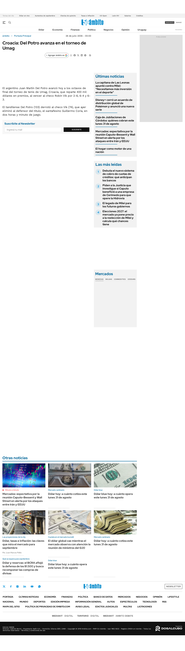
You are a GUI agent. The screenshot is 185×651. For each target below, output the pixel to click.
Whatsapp (39, 586)
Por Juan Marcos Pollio (12, 552)
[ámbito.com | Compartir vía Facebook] (75, 55)
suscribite (170, 22)
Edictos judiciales (106, 606)
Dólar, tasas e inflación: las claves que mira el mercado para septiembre (23, 544)
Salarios (127, 16)
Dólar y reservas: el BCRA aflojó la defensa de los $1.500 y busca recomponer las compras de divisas (23, 568)
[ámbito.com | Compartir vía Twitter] (78, 55)
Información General (88, 601)
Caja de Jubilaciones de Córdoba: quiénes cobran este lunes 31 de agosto (114, 120)
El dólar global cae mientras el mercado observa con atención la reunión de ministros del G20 (69, 544)
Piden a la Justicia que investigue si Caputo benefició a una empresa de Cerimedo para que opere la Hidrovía (118, 192)
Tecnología (149, 601)
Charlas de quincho (68, 16)
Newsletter (178, 29)
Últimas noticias (29, 596)
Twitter (4, 586)
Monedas (99, 279)
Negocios (108, 29)
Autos (111, 601)
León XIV (115, 16)
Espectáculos (128, 601)
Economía (57, 29)
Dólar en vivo (24, 16)
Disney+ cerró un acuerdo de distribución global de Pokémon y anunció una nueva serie (114, 104)
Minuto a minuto (12, 490)
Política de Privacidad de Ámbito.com (47, 606)
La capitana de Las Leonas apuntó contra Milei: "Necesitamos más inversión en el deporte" (113, 87)
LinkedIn (24, 586)
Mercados (124, 596)
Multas (127, 606)
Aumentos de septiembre (45, 16)
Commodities (120, 279)
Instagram (17, 586)
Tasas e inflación (87, 16)
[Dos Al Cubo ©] (169, 628)
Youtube (32, 587)
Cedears (131, 279)
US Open (103, 16)
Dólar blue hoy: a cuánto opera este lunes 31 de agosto (113, 495)
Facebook (11, 586)
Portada (8, 596)
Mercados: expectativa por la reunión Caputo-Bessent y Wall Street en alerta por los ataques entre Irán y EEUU (115, 136)
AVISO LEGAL (82, 606)
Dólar (41, 29)
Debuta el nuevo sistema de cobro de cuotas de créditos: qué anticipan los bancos (118, 175)
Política (91, 29)
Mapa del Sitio (11, 606)
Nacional (8, 601)
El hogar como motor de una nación (113, 150)
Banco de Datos (103, 596)
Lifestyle (173, 596)
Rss (164, 601)
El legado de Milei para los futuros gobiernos (117, 204)
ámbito (5, 36)
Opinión (125, 29)
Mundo (24, 601)
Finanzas (75, 29)
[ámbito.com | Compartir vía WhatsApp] (71, 55)
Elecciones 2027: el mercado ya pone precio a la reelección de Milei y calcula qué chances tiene (118, 218)
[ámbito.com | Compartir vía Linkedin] (82, 55)
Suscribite (77, 130)
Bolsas (109, 279)
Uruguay (142, 29)
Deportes (39, 601)
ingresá (179, 22)
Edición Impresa (60, 601)
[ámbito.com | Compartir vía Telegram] (85, 55)
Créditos (139, 16)
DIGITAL (62, 616)
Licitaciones (144, 606)
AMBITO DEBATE (118, 616)
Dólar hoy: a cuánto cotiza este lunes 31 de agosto (67, 495)
